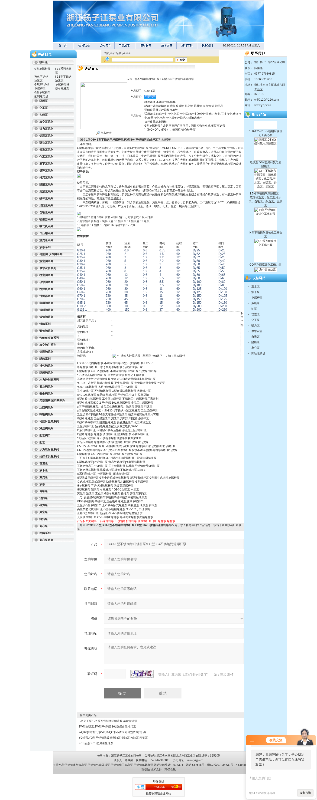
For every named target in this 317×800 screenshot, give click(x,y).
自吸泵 (255, 336)
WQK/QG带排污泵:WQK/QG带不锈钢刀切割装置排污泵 (113, 732)
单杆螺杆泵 (159, 521)
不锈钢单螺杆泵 (143, 765)
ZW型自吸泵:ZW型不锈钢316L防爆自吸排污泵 (107, 726)
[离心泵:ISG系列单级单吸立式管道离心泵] (265, 259)
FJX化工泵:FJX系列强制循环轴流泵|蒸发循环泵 (108, 721)
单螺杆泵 (256, 297)
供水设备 (256, 331)
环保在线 (170, 769)
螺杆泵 (171, 521)
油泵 (254, 308)
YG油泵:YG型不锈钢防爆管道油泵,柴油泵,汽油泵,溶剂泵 (113, 737)
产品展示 (118, 53)
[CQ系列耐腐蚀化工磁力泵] (265, 230)
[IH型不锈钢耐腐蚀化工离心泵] (265, 199)
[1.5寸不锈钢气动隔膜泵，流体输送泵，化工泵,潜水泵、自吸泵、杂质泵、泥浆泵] (265, 160)
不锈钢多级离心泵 (76, 765)
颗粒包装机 (258, 353)
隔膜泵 (255, 342)
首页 (107, 53)
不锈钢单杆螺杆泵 (126, 521)
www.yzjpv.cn (262, 105)
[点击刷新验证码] (142, 674)
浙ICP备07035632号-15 (222, 765)
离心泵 (255, 347)
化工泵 (255, 320)
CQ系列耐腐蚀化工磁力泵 (265, 254)
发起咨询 (305, 792)
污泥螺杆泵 (107, 521)
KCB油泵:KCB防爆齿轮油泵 (96, 743)
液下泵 (255, 292)
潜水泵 (255, 286)
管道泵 (255, 314)
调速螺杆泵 (145, 521)
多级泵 (255, 303)
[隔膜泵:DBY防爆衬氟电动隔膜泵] (265, 129)
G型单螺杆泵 (42, 68)
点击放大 (106, 133)
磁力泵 (255, 325)
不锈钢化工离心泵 (122, 765)
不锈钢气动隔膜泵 (99, 765)
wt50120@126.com (266, 99)
